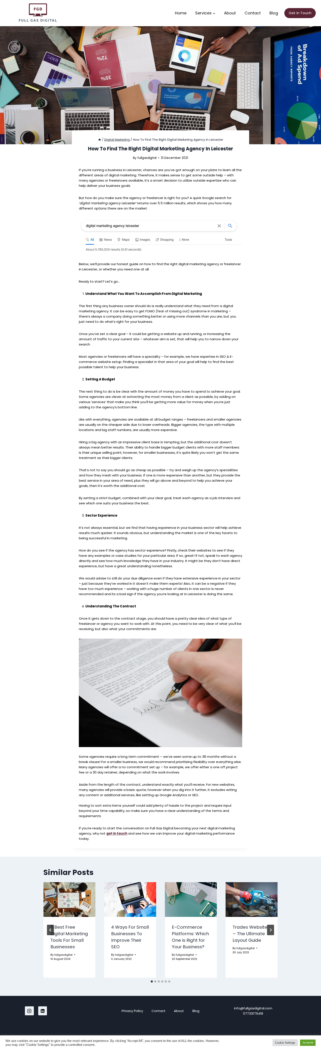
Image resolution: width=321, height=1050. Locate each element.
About (230, 13)
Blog (273, 13)
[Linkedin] (42, 1010)
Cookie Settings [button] (285, 1042)
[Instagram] (29, 1010)
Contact (253, 13)
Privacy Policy (132, 1011)
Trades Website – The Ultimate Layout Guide (250, 933)
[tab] (152, 981)
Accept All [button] (308, 1042)
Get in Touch (300, 12)
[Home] (99, 139)
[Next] (270, 930)
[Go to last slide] (50, 930)
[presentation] (69, 899)
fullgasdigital (147, 158)
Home (180, 13)
